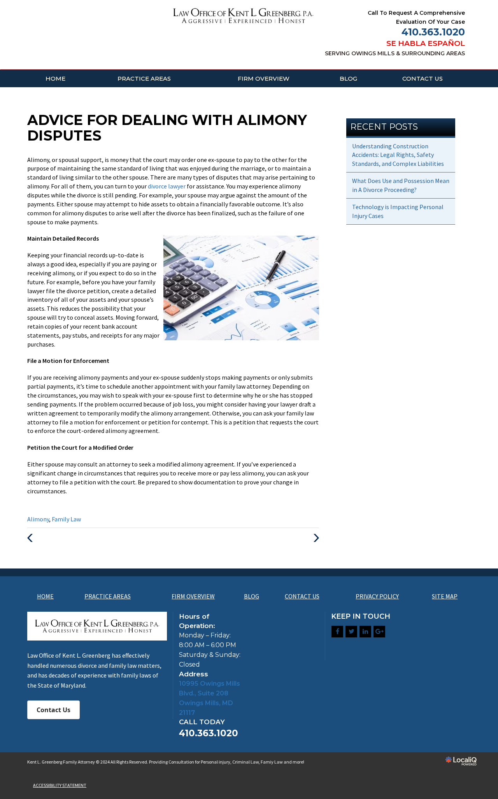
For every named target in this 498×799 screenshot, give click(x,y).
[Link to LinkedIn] (365, 631)
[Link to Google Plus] (379, 631)
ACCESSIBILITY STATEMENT (59, 785)
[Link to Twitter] (351, 631)
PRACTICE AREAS (144, 78)
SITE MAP (445, 596)
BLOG (348, 78)
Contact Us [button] (53, 710)
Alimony (38, 519)
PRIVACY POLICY (377, 596)
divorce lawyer (167, 186)
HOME (55, 78)
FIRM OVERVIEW (263, 78)
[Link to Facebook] (337, 631)
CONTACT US (422, 78)
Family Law (66, 519)
